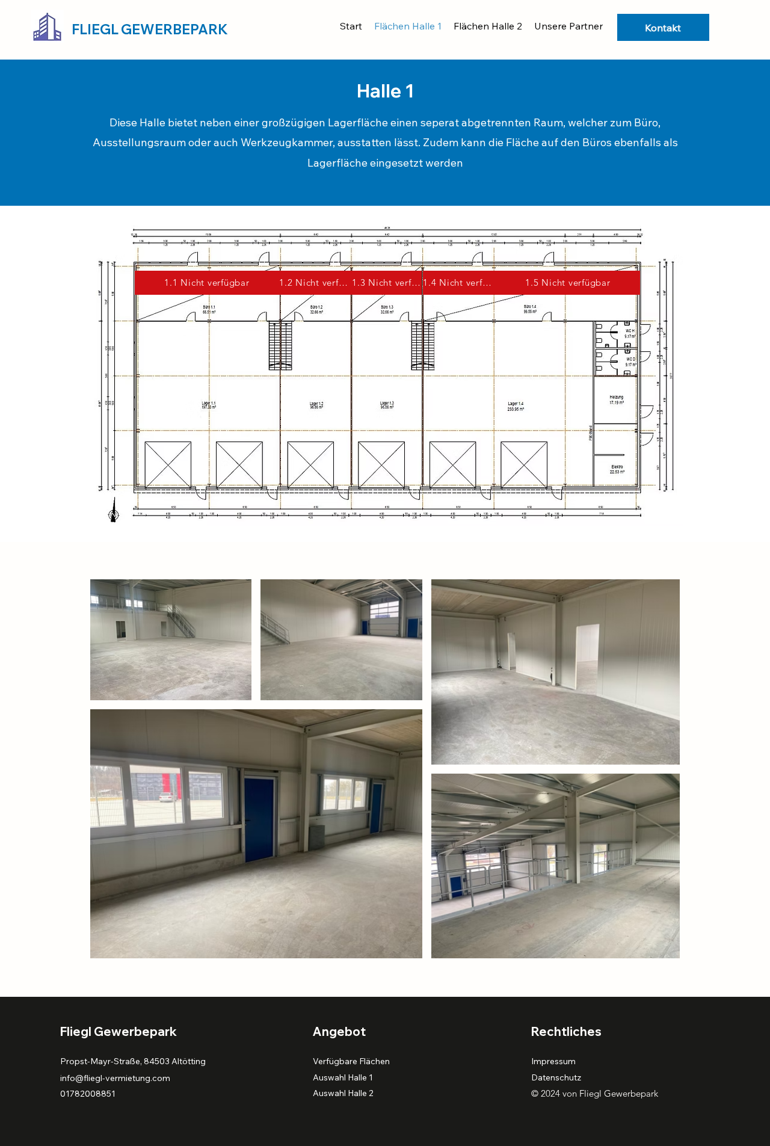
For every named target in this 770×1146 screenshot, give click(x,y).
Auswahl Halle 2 (343, 1093)
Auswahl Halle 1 (344, 1077)
